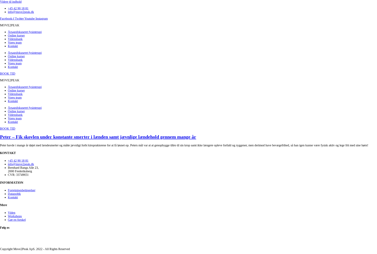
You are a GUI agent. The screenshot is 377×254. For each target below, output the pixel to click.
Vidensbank (15, 39)
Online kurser (16, 35)
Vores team (15, 42)
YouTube (5, 238)
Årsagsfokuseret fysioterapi (25, 32)
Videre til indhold (11, 1)
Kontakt (13, 46)
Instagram (6, 242)
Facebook (6, 235)
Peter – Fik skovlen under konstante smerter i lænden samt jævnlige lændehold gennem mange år (98, 136)
